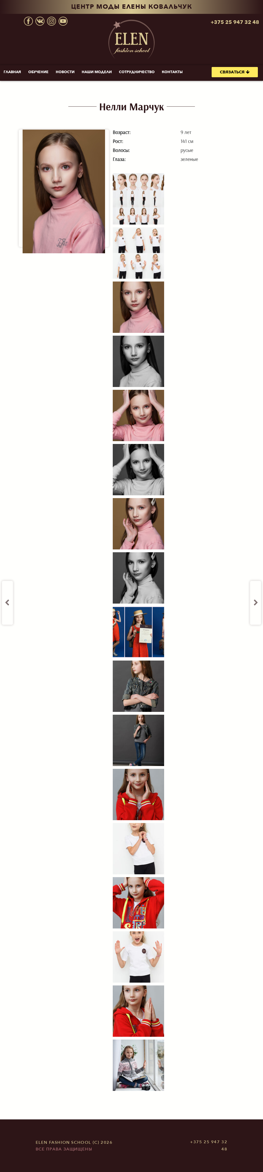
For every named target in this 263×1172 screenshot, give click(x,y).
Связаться (232, 72)
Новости (65, 72)
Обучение (38, 72)
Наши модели (97, 72)
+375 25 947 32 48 (235, 22)
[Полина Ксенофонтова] (7, 603)
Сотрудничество (137, 72)
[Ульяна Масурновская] (255, 603)
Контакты (172, 72)
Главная (12, 72)
